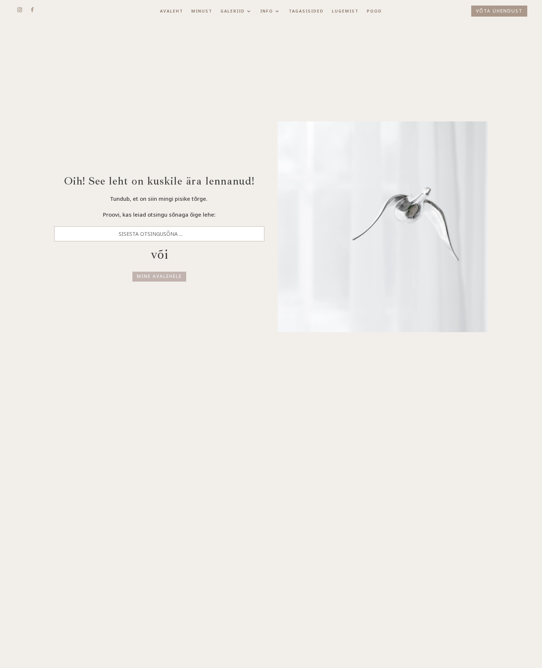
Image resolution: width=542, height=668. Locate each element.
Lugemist (345, 11)
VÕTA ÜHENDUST (499, 11)
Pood (374, 11)
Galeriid (232, 11)
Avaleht (171, 11)
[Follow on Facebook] (32, 10)
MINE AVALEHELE (159, 276)
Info (266, 11)
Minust (201, 11)
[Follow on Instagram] (19, 10)
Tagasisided (306, 11)
